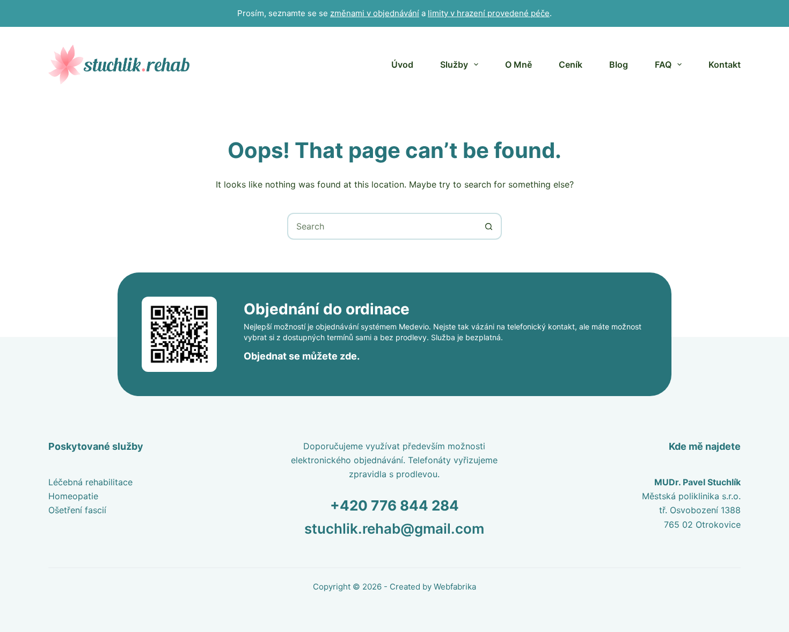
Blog (618, 64)
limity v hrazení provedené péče (489, 13)
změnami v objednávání (374, 13)
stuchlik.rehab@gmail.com (394, 528)
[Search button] (488, 226)
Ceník (570, 64)
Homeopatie (73, 496)
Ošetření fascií (77, 510)
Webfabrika (455, 586)
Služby (454, 64)
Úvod (402, 64)
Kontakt (724, 64)
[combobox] (382, 226)
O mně (518, 64)
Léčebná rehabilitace (90, 482)
